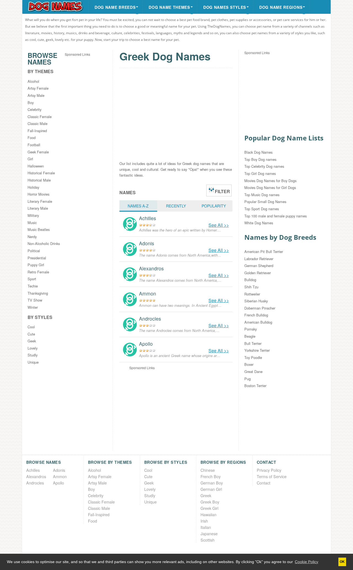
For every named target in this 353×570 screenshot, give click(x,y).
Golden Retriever (257, 272)
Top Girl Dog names (260, 173)
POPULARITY (214, 206)
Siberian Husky (256, 300)
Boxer (248, 364)
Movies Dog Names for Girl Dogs (270, 187)
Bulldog (250, 279)
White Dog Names (258, 222)
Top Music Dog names (261, 194)
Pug (247, 378)
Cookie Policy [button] (306, 562)
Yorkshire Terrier (257, 350)
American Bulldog (258, 322)
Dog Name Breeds (115, 7)
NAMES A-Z (138, 206)
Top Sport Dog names (261, 208)
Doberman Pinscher (259, 308)
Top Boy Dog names (260, 159)
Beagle (249, 336)
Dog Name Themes (169, 7)
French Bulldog (256, 315)
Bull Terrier (252, 343)
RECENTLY (176, 206)
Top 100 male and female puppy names (275, 216)
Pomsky (250, 329)
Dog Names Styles (224, 7)
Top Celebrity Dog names (264, 166)
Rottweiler (252, 294)
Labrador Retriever (258, 258)
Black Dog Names (258, 152)
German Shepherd (258, 265)
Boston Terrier (255, 385)
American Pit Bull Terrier (263, 251)
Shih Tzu (251, 286)
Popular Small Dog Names (265, 201)
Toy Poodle (253, 357)
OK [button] (342, 562)
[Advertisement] (87, 140)
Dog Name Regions (280, 7)
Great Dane (253, 371)
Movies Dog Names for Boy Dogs (270, 180)
